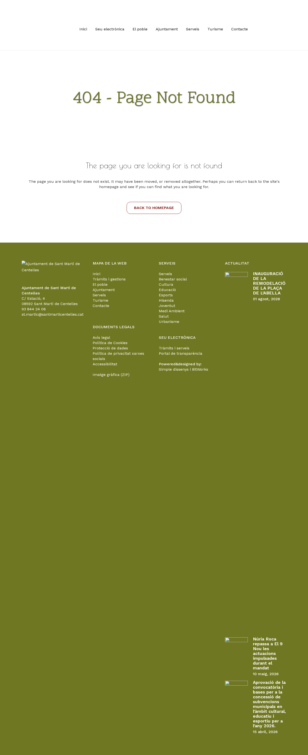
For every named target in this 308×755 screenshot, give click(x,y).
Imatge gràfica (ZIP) (111, 374)
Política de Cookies (110, 342)
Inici (96, 274)
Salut (164, 316)
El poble (100, 284)
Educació (167, 289)
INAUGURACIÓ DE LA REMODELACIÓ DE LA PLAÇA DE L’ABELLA (269, 283)
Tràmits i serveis (174, 348)
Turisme (100, 300)
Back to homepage (154, 207)
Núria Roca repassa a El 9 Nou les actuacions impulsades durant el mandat (267, 653)
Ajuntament (104, 289)
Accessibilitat (105, 364)
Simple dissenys (174, 369)
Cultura (166, 284)
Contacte (101, 305)
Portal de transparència (180, 353)
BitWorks (200, 369)
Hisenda (166, 300)
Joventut (167, 305)
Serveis (99, 295)
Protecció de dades (110, 348)
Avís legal (101, 337)
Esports (166, 295)
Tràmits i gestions (109, 279)
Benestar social (173, 279)
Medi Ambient (172, 311)
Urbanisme (169, 321)
